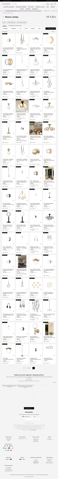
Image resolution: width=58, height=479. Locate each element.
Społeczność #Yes (49, 459)
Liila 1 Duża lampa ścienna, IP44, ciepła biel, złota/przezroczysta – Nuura (8, 70)
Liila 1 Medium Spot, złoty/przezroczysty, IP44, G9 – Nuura (49, 160)
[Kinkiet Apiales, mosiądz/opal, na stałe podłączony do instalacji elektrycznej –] (8, 110)
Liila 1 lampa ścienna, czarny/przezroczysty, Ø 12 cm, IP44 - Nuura (8, 204)
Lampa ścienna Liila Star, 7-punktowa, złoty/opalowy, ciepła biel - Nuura (49, 293)
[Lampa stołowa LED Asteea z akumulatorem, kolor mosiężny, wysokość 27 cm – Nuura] (35, 133)
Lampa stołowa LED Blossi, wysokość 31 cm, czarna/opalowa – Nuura (48, 204)
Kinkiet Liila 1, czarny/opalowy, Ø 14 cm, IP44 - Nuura (22, 337)
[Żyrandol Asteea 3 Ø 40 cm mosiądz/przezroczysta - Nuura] (22, 199)
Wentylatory (31, 6)
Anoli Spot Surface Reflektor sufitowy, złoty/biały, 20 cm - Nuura (22, 181)
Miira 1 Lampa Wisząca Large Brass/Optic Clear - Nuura (8, 293)
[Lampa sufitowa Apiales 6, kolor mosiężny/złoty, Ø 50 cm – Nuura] (49, 133)
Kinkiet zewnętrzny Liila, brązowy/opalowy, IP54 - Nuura (49, 337)
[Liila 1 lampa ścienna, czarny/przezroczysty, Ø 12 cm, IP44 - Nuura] (8, 199)
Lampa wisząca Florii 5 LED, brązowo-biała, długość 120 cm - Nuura (22, 270)
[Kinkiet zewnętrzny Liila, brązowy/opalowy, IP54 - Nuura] (49, 332)
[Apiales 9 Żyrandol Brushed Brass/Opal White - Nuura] (35, 87)
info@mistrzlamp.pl (8, 439)
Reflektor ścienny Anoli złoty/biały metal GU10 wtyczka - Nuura (35, 247)
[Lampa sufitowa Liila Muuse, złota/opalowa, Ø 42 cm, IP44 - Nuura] (8, 87)
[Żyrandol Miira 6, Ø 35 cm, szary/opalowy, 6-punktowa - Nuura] (22, 310)
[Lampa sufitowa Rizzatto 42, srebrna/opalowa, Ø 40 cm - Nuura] (8, 332)
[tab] (6, 28)
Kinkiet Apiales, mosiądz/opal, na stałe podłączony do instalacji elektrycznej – (8, 114)
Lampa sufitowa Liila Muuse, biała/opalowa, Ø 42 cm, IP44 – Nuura (35, 114)
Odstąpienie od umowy (36, 441)
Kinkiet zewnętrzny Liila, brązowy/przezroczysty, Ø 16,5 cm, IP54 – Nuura (49, 181)
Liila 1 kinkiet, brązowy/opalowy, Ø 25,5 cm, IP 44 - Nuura (8, 359)
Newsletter (49, 438)
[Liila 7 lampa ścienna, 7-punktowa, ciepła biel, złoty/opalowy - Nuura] (35, 288)
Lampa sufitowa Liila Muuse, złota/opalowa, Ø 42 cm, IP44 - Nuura (8, 92)
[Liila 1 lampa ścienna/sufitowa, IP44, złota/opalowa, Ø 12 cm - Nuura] (8, 44)
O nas (36, 459)
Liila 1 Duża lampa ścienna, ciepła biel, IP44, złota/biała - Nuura (49, 48)
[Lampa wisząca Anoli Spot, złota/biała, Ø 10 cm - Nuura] (8, 177)
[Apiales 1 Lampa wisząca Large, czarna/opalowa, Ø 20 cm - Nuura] (22, 65)
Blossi (4, 22)
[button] (13, 45)
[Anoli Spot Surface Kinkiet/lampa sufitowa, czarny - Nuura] (35, 354)
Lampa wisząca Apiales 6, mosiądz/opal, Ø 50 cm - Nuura (49, 70)
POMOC (9, 440)
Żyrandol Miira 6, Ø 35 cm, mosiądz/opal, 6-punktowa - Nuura (49, 247)
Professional (35, 8)
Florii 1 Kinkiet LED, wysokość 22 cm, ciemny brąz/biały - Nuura (22, 137)
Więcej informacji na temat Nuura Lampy (15, 25)
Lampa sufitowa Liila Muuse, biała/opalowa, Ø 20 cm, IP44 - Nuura (35, 48)
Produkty (4, 25)
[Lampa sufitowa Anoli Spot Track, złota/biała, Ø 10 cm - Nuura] (35, 199)
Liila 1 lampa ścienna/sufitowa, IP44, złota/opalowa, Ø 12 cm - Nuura (8, 48)
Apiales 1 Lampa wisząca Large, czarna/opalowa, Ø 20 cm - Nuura (22, 70)
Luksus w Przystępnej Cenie (8, 469)
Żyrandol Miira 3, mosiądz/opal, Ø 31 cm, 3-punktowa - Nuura (22, 160)
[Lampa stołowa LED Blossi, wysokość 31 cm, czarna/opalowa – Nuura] (49, 199)
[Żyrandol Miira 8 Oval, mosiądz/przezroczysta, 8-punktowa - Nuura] (49, 354)
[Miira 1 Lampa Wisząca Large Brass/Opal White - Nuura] (22, 87)
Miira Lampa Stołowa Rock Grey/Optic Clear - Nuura (7, 226)
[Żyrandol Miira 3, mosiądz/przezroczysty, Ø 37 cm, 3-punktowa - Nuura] (22, 44)
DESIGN (46, 10)
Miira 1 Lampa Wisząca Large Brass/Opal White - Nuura (22, 92)
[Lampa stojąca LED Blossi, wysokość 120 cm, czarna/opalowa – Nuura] (22, 354)
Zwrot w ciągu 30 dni (49, 439)
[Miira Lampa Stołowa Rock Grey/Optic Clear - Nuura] (8, 221)
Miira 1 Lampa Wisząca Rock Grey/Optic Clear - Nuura (22, 293)
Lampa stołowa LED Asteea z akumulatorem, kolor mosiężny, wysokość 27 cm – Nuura (35, 137)
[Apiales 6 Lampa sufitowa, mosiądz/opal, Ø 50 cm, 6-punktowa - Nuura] (49, 110)
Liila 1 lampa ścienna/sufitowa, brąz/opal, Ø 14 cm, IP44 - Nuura (8, 270)
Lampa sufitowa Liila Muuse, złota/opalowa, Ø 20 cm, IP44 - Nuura (35, 270)
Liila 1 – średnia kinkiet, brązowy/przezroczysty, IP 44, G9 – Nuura (35, 181)
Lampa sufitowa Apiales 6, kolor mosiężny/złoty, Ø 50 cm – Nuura (49, 137)
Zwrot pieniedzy (36, 440)
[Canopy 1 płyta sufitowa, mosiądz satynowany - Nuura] (35, 155)
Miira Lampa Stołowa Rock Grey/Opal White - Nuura (21, 226)
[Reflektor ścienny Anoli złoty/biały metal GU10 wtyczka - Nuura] (35, 243)
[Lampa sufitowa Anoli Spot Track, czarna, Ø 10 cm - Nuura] (35, 221)
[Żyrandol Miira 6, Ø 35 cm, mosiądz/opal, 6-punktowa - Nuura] (49, 243)
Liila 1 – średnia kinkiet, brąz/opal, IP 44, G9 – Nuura (8, 247)
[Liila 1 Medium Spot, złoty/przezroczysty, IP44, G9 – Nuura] (49, 155)
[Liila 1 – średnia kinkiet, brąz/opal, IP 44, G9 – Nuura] (8, 243)
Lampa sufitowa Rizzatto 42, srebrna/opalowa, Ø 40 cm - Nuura (8, 337)
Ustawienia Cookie (49, 460)
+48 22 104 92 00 (8, 438)
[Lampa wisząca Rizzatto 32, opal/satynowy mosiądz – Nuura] (35, 65)
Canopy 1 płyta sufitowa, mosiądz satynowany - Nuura (35, 160)
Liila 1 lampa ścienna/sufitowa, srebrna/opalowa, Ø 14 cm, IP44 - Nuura (49, 270)
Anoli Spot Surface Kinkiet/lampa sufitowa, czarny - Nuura (35, 359)
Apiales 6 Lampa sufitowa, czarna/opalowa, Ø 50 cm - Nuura (21, 114)
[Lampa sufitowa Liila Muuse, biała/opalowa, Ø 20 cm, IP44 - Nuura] (35, 44)
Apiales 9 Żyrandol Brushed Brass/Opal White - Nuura (35, 92)
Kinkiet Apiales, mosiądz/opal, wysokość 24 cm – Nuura (8, 160)
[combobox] (28, 4)
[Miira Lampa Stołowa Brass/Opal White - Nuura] (8, 133)
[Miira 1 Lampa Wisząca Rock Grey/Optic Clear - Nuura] (22, 288)
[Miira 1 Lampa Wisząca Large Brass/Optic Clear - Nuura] (8, 288)
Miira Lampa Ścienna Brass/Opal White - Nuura (34, 337)
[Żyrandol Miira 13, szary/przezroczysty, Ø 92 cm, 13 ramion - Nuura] (35, 310)
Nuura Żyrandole (11, 22)
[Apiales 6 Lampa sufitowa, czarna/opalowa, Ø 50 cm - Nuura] (22, 110)
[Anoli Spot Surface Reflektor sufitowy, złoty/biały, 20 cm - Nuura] (22, 177)
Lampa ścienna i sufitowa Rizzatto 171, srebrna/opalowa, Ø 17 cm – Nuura (22, 247)
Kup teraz (39, 10)
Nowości (22, 8)
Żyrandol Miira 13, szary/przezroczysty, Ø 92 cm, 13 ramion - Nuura (35, 315)
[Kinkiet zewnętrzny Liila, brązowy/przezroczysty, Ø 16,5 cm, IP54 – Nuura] (49, 177)
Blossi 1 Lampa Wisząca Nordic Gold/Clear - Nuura (49, 315)
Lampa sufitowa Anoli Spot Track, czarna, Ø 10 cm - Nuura (35, 226)
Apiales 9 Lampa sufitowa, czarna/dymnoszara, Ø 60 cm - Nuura (49, 226)
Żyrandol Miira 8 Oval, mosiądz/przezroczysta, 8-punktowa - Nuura (48, 359)
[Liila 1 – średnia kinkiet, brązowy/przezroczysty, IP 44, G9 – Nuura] (35, 177)
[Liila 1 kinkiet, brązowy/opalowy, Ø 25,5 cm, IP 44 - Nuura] (8, 354)
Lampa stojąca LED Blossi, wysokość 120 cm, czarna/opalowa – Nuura (21, 359)
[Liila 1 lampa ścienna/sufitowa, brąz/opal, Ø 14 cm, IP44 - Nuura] (8, 266)
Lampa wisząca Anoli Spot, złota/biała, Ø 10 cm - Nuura (8, 181)
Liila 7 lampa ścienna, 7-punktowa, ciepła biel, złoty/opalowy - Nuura (34, 293)
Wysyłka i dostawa (35, 438)
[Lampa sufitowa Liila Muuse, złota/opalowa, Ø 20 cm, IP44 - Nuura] (35, 266)
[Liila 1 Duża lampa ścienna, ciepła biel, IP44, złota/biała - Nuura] (49, 44)
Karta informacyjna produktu (22, 140)
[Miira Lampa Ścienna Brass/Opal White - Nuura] (35, 332)
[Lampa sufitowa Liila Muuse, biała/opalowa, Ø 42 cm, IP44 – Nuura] (35, 110)
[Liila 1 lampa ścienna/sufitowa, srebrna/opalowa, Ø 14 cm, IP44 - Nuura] (49, 266)
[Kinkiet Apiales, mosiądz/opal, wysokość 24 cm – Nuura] (8, 155)
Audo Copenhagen (8, 467)
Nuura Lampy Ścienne (21, 22)
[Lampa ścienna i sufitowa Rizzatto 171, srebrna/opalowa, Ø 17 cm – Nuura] (22, 243)
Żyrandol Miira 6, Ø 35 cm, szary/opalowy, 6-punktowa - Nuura (22, 315)
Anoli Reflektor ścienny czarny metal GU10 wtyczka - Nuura (8, 315)
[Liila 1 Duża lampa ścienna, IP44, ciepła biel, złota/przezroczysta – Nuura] (8, 65)
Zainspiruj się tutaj (28, 408)
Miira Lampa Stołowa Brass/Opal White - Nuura (7, 137)
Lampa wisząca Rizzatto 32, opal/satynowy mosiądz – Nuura (35, 70)
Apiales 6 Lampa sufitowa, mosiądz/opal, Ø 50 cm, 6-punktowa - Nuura (48, 114)
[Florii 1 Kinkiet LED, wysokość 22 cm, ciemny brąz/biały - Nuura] (22, 133)
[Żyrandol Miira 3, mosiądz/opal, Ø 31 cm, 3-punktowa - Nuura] (22, 155)
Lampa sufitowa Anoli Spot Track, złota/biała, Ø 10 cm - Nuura (35, 204)
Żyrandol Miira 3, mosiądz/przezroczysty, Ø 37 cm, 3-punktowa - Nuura (22, 48)
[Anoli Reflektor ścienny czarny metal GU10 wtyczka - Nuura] (8, 310)
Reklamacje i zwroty (35, 439)
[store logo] (6, 4)
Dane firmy (35, 460)
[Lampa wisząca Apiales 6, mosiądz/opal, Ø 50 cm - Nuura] (49, 65)
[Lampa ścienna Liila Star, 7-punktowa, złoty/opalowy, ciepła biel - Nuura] (49, 288)
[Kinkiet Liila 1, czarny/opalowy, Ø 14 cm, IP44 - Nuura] (22, 332)
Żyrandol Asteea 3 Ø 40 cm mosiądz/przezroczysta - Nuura (22, 204)
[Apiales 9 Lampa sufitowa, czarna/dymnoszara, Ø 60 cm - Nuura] (49, 221)
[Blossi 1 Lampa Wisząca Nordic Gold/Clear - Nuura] (49, 310)
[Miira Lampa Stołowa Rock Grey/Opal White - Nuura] (22, 221)
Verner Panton (8, 468)
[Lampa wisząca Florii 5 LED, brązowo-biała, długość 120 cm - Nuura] (22, 266)
